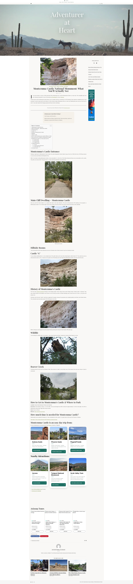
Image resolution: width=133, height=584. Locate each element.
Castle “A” (34, 131)
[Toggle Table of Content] (50, 126)
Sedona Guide (36, 139)
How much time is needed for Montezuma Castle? (41, 137)
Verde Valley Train (37, 146)
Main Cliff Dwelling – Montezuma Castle (39, 128)
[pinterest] (64, 0)
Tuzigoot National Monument (39, 145)
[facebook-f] (67, 0)
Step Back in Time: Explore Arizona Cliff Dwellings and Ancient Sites (44, 419)
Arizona (62, 97)
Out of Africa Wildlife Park (37, 489)
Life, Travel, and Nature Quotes (94, 76)
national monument (40, 291)
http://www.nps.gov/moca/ (40, 411)
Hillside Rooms (35, 129)
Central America (70, 2)
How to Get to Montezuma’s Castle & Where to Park (41, 136)
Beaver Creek (34, 134)
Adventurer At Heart (35, 540)
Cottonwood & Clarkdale (36, 490)
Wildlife (33, 133)
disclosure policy (67, 107)
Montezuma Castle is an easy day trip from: (40, 138)
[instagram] (66, 0)
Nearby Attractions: (36, 143)
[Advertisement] (58, 500)
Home (60, 2)
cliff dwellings (54, 97)
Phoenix (50, 425)
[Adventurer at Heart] (66, 30)
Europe (65, 2)
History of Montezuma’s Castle (38, 132)
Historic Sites (52, 86)
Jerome (35, 144)
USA (63, 2)
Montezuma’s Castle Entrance (37, 127)
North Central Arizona (62, 86)
